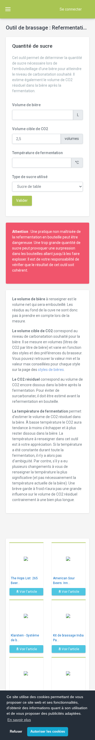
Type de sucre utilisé (30, 177)
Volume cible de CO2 (30, 129)
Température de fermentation (37, 153)
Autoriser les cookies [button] (47, 731)
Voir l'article (28, 592)
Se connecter (71, 9)
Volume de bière (26, 105)
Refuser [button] (16, 731)
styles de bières (51, 369)
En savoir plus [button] (19, 720)
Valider (22, 200)
